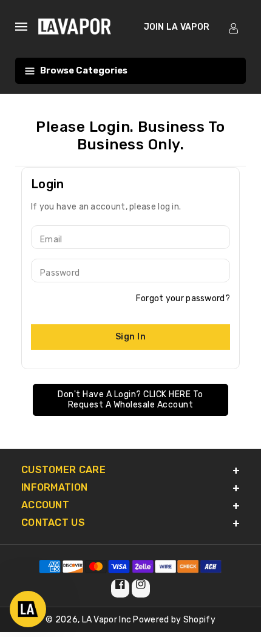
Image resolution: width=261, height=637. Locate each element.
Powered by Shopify (174, 620)
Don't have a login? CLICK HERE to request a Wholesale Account (130, 399)
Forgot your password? (183, 298)
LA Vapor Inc (107, 620)
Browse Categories (83, 70)
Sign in (130, 337)
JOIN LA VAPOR (177, 27)
